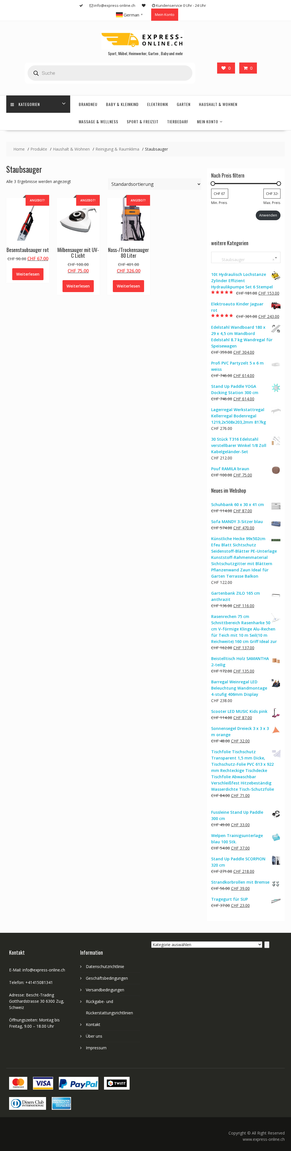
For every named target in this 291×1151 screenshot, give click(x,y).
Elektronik (157, 104)
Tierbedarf (177, 121)
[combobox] (245, 257)
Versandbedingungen (105, 989)
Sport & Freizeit (143, 121)
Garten (183, 104)
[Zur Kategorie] (266, 944)
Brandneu (88, 104)
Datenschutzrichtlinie (105, 966)
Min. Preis (219, 202)
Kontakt (93, 1024)
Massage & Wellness (98, 121)
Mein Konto (164, 14)
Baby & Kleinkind (122, 104)
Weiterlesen (28, 274)
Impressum (96, 1047)
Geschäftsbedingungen (107, 978)
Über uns (94, 1036)
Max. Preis (271, 202)
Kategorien (29, 104)
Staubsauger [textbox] (245, 259)
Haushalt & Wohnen (218, 104)
